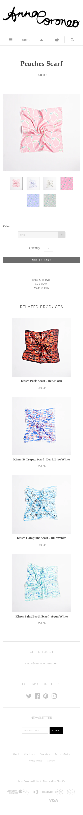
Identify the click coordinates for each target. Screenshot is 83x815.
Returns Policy (63, 754)
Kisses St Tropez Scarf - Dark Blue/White (41, 459)
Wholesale (29, 754)
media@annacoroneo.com (41, 663)
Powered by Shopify (54, 781)
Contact (51, 760)
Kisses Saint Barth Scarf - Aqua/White (42, 616)
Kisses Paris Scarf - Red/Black (41, 381)
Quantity (34, 248)
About (15, 754)
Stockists (45, 754)
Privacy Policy (35, 760)
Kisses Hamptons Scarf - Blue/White (41, 538)
